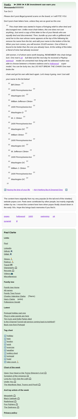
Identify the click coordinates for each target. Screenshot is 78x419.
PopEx (7, 4)
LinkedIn (7, 248)
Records (7, 271)
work (9, 344)
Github (7, 251)
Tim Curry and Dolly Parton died (18, 319)
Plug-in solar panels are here (16, 316)
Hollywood (54, 64)
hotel (9, 359)
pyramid (7, 221)
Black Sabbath (10, 398)
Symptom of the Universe (15, 376)
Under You (8, 382)
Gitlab (6, 254)
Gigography (9, 268)
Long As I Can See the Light (16, 379)
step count (11, 362)
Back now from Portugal (14, 325)
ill (16, 221)
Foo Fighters (9, 404)
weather (10, 350)
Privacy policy (10, 413)
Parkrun (7, 262)
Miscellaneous (10, 276)
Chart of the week (12, 367)
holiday (10, 336)
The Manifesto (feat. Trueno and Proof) (21, 385)
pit (22, 58)
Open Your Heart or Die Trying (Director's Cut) (24, 373)
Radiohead (9, 401)
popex (6, 216)
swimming (45, 216)
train (9, 339)
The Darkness (10, 407)
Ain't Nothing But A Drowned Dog (48, 190)
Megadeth (8, 396)
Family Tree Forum (12, 293)
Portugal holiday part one (15, 313)
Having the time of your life (18, 190)
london (10, 341)
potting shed (12, 353)
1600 (30, 216)
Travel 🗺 (8, 265)
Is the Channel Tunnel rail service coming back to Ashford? (29, 322)
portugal (10, 356)
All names (8, 290)
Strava (7, 259)
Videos (7, 274)
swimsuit (10, 61)
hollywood (20, 216)
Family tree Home (11, 287)
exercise (10, 347)
